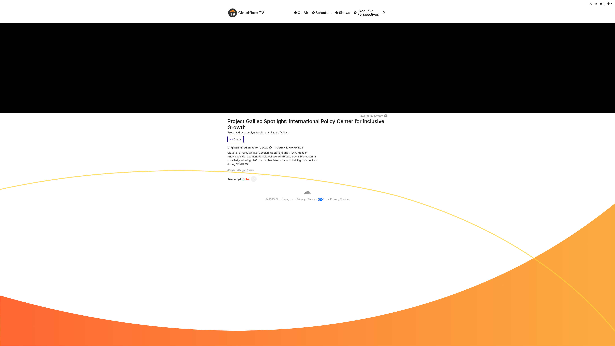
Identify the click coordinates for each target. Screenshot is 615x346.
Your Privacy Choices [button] (336, 199)
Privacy (301, 199)
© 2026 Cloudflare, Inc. (279, 199)
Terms (312, 199)
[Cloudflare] (307, 195)
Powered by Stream (371, 115)
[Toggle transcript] (254, 179)
